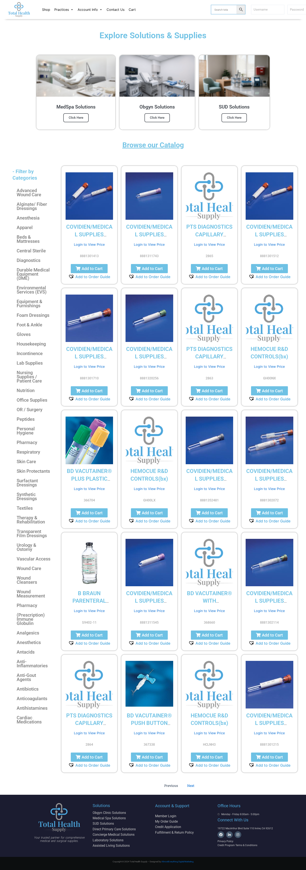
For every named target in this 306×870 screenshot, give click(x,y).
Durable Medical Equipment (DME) (33, 274)
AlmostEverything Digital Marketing (178, 861)
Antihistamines (32, 708)
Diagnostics (28, 260)
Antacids (26, 652)
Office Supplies (32, 400)
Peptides (26, 419)
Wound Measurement (31, 594)
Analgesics (28, 633)
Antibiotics (28, 689)
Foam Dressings (33, 315)
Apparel (25, 227)
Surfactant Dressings (27, 482)
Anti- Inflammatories (32, 663)
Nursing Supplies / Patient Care (29, 377)
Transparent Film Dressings (32, 533)
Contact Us (115, 9)
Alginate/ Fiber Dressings (32, 206)
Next (190, 785)
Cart (132, 9)
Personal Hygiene (26, 431)
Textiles (25, 508)
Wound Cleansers (27, 580)
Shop (46, 9)
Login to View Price (89, 244)
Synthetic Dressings (27, 496)
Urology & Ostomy (26, 547)
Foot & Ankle (29, 324)
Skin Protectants (33, 471)
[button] (89, 268)
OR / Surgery (29, 409)
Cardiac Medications (29, 719)
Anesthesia (28, 218)
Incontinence (30, 353)
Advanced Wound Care (29, 192)
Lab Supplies (30, 363)
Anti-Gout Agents (26, 677)
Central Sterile (31, 250)
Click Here (76, 118)
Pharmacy (27, 442)
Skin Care (26, 461)
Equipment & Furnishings (29, 303)
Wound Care (29, 568)
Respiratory (28, 452)
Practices (61, 9)
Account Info (88, 9)
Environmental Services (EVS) (32, 290)
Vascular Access (33, 558)
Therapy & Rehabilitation (31, 519)
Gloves (24, 334)
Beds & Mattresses (28, 239)
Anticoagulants (32, 698)
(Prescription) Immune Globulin (31, 619)
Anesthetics (29, 642)
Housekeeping (31, 344)
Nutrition (26, 390)
